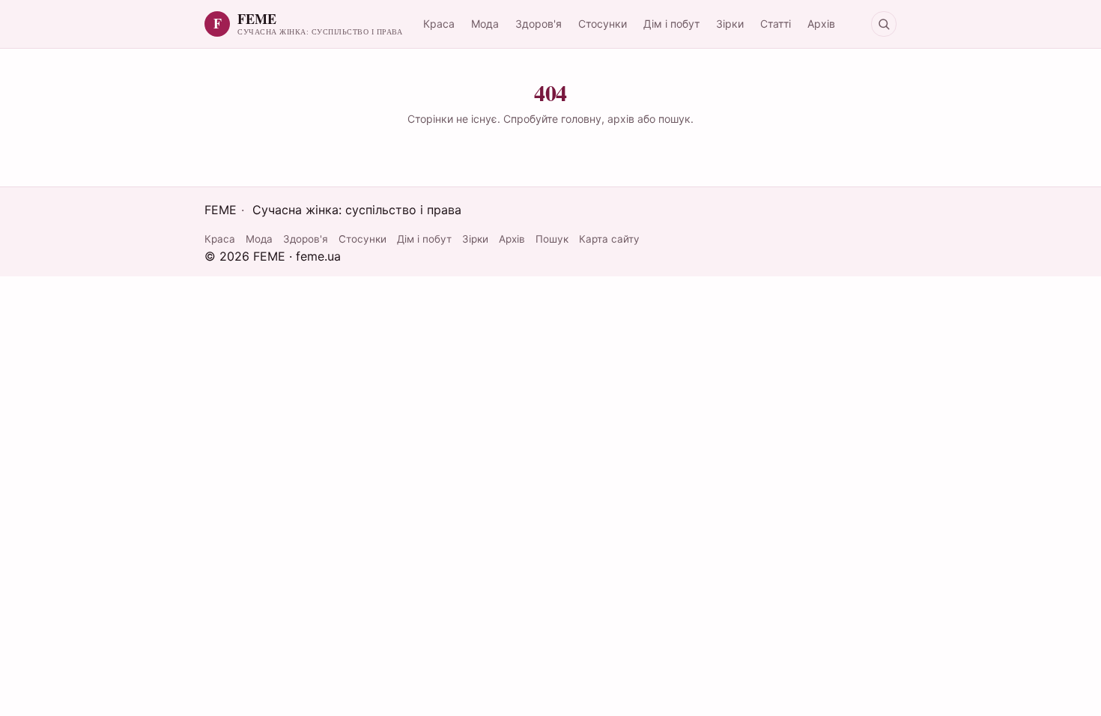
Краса (439, 23)
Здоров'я (538, 23)
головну (581, 118)
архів (620, 118)
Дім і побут (671, 23)
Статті (775, 23)
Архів (821, 23)
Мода (485, 23)
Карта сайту (609, 239)
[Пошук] (884, 24)
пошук (674, 118)
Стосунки (602, 23)
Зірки (730, 23)
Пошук (552, 239)
